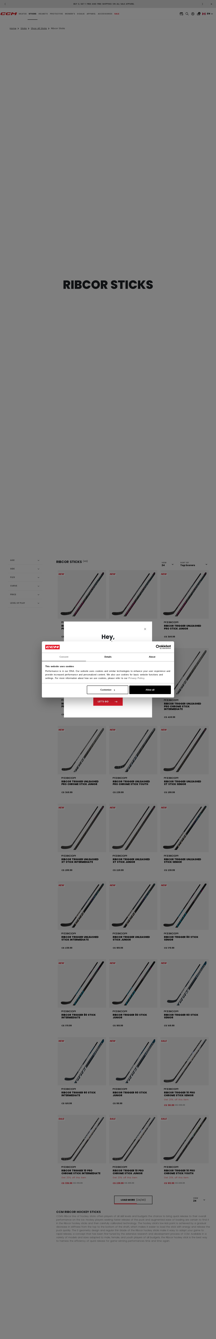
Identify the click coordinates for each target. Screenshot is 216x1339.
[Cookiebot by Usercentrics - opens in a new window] (158, 647)
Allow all (150, 689)
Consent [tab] (64, 657)
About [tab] (152, 657)
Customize (105, 689)
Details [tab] (108, 657)
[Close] (145, 629)
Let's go (103, 701)
